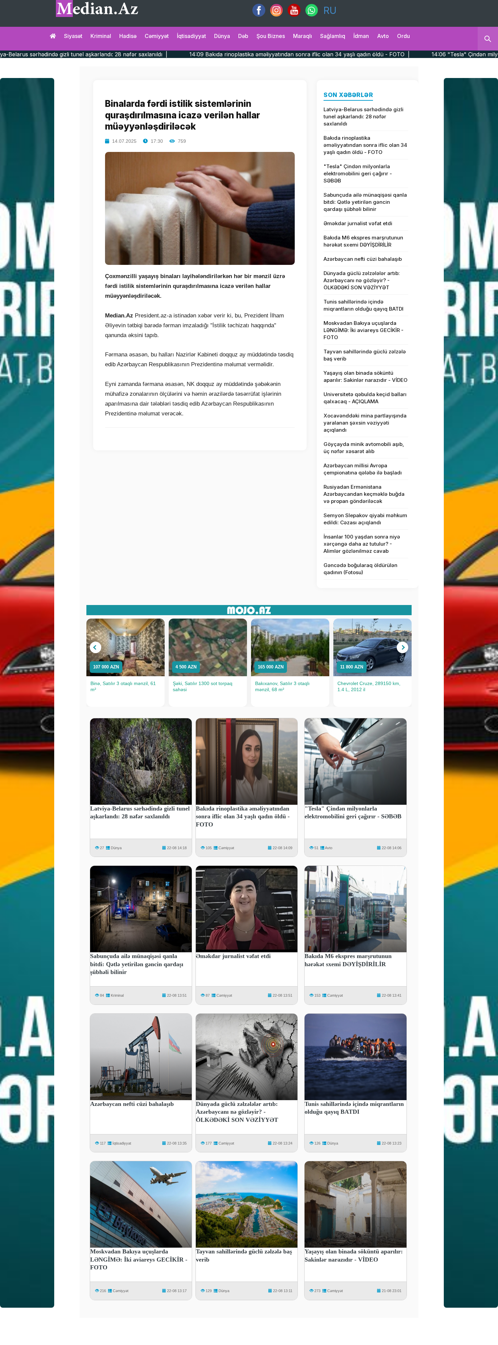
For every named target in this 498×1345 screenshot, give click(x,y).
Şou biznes (270, 36)
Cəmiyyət (157, 36)
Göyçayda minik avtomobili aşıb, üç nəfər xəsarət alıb (364, 447)
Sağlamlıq (332, 36)
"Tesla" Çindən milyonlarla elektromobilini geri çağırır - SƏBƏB (358, 173)
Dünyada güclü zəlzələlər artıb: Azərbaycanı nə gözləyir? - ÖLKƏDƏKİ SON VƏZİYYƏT (362, 280)
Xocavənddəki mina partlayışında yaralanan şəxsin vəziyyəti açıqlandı (365, 422)
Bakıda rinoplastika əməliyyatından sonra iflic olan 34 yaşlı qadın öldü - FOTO (365, 145)
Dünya (222, 36)
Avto (383, 36)
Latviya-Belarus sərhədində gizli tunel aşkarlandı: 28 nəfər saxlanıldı (363, 116)
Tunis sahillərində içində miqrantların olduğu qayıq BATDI (363, 305)
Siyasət (73, 36)
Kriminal (100, 36)
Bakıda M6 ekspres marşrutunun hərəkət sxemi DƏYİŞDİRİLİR (363, 241)
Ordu (403, 36)
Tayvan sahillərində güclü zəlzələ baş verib (365, 355)
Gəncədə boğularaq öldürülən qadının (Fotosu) (360, 569)
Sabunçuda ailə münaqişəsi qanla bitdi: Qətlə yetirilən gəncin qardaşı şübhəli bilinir (365, 202)
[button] (95, 647)
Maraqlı (302, 36)
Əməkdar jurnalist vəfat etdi (358, 223)
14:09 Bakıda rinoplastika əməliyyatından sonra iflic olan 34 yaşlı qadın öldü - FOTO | (199, 54)
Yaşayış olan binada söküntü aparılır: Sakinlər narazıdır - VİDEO (366, 376)
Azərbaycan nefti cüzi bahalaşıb (363, 259)
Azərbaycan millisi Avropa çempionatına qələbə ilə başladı (363, 469)
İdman (361, 36)
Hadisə (128, 36)
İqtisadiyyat (191, 36)
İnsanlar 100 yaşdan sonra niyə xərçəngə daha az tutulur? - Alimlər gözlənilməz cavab (362, 543)
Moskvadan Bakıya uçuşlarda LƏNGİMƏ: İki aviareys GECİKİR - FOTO (363, 330)
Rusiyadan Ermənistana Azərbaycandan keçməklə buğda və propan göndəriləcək (364, 494)
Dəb (243, 36)
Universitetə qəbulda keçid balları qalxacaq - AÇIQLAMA (365, 398)
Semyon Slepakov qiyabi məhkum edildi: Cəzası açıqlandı (365, 519)
